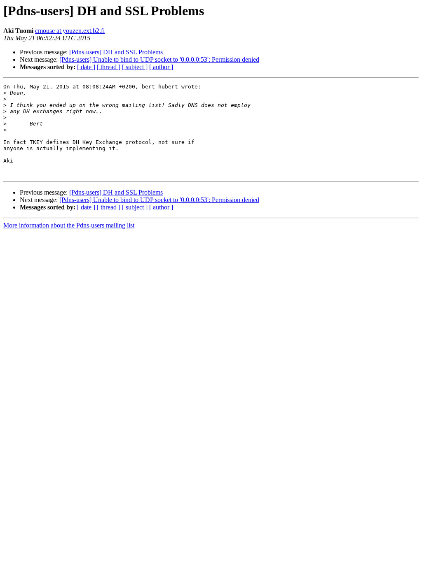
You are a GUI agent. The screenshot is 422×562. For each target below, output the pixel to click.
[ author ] (161, 66)
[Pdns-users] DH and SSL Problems (116, 52)
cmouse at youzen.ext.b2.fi (70, 30)
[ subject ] (135, 66)
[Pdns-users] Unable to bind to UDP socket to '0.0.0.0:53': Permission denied (159, 59)
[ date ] (86, 66)
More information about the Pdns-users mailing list (68, 225)
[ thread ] (108, 66)
